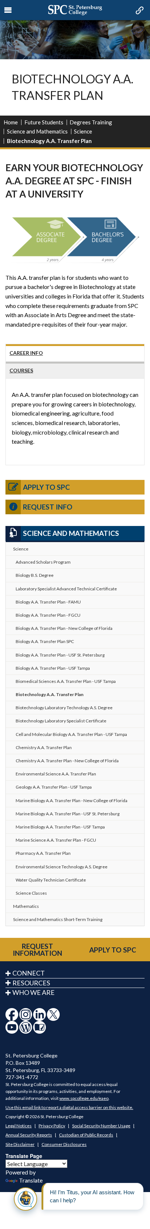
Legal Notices (18, 1125)
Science (83, 131)
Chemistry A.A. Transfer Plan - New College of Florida (67, 760)
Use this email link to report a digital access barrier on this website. (69, 1107)
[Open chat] (25, 1199)
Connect (28, 973)
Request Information (37, 949)
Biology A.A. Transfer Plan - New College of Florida (64, 628)
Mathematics (26, 906)
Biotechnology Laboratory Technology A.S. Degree (64, 707)
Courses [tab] (21, 370)
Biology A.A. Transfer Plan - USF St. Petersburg (60, 655)
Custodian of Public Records (86, 1135)
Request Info (47, 507)
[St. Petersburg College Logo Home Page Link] (75, 10)
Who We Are (33, 992)
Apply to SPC (46, 487)
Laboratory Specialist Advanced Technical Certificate (66, 588)
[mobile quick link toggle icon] (139, 11)
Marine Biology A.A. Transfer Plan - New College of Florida (71, 800)
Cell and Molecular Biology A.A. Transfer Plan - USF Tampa (71, 734)
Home (11, 122)
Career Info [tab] (26, 353)
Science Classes (31, 893)
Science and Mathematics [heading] (71, 533)
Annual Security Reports (28, 1135)
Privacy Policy (52, 1125)
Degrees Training (91, 122)
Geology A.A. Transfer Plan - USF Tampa (54, 787)
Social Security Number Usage (101, 1125)
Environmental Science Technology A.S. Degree (61, 866)
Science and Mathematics (37, 131)
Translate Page (23, 1156)
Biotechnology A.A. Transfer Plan (49, 694)
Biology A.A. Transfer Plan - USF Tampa (53, 668)
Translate (31, 1180)
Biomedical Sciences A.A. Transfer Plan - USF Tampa (66, 681)
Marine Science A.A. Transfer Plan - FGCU (56, 840)
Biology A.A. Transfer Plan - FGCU (48, 615)
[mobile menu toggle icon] (8, 10)
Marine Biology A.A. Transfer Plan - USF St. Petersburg (67, 813)
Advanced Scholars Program (43, 562)
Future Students (43, 122)
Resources (31, 983)
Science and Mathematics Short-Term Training (57, 919)
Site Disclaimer (20, 1144)
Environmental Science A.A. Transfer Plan (56, 774)
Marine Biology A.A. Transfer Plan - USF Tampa (60, 827)
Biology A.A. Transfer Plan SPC (45, 641)
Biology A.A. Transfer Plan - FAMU (48, 602)
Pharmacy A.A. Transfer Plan (43, 853)
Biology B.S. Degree (35, 575)
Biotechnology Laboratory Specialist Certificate (61, 721)
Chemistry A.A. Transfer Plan (44, 747)
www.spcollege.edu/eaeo (83, 1098)
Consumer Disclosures (64, 1144)
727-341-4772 (21, 1077)
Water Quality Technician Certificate (51, 880)
